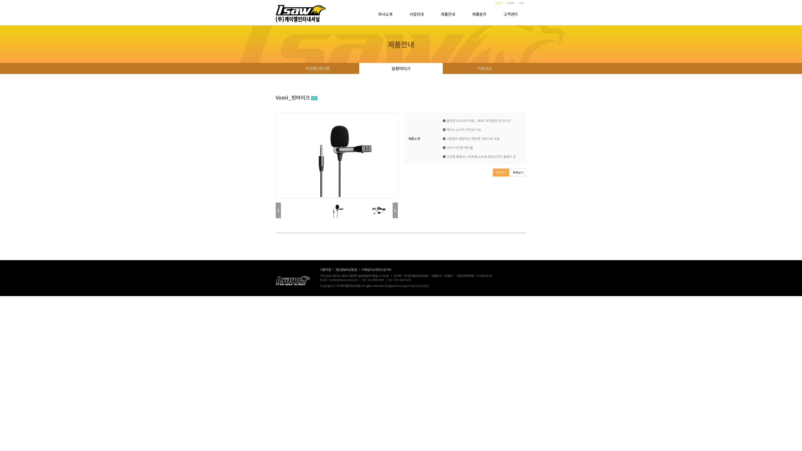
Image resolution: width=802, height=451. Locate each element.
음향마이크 (401, 68)
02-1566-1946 (376, 280)
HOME (498, 3)
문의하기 (501, 172)
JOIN (521, 3)
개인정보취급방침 (346, 269)
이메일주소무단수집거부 (376, 269)
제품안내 (448, 14)
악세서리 (484, 68)
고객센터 (511, 14)
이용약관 (325, 269)
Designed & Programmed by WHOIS (406, 286)
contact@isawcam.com (343, 280)
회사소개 (385, 14)
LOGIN (510, 3)
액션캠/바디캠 (317, 68)
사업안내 (417, 14)
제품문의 (479, 14)
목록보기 (518, 172)
